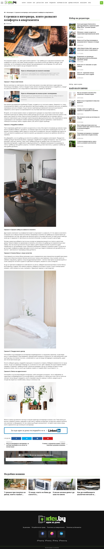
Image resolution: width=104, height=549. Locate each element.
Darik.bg (49, 540)
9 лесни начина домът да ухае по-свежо (63, 493)
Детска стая (40, 2)
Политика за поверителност (56, 527)
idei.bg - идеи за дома (75, 84)
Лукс (89, 2)
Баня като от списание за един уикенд (87, 65)
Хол (34, 2)
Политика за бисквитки (73, 527)
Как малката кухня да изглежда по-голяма (88, 117)
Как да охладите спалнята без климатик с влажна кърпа (86, 93)
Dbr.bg (56, 540)
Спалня (29, 2)
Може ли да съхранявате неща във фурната (88, 101)
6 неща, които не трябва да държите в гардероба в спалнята (87, 109)
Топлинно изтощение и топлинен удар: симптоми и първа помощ (87, 134)
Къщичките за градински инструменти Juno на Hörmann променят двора (87, 58)
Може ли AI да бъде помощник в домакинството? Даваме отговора (88, 41)
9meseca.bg (64, 540)
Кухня (24, 2)
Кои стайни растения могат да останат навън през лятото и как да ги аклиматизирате (88, 126)
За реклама (26, 527)
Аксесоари (83, 2)
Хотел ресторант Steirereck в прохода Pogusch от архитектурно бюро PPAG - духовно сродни (88, 25)
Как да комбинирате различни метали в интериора (86, 493)
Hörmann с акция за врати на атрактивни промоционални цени (88, 33)
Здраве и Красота (73, 2)
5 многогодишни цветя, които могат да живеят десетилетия (86, 142)
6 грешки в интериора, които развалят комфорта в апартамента (34, 12)
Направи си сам (62, 2)
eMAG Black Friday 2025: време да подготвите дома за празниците (87, 49)
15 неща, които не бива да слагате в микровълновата (39, 493)
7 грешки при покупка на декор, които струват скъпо (15, 493)
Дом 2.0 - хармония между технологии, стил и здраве (85, 73)
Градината (52, 2)
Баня (46, 2)
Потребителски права (38, 527)
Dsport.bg (41, 540)
